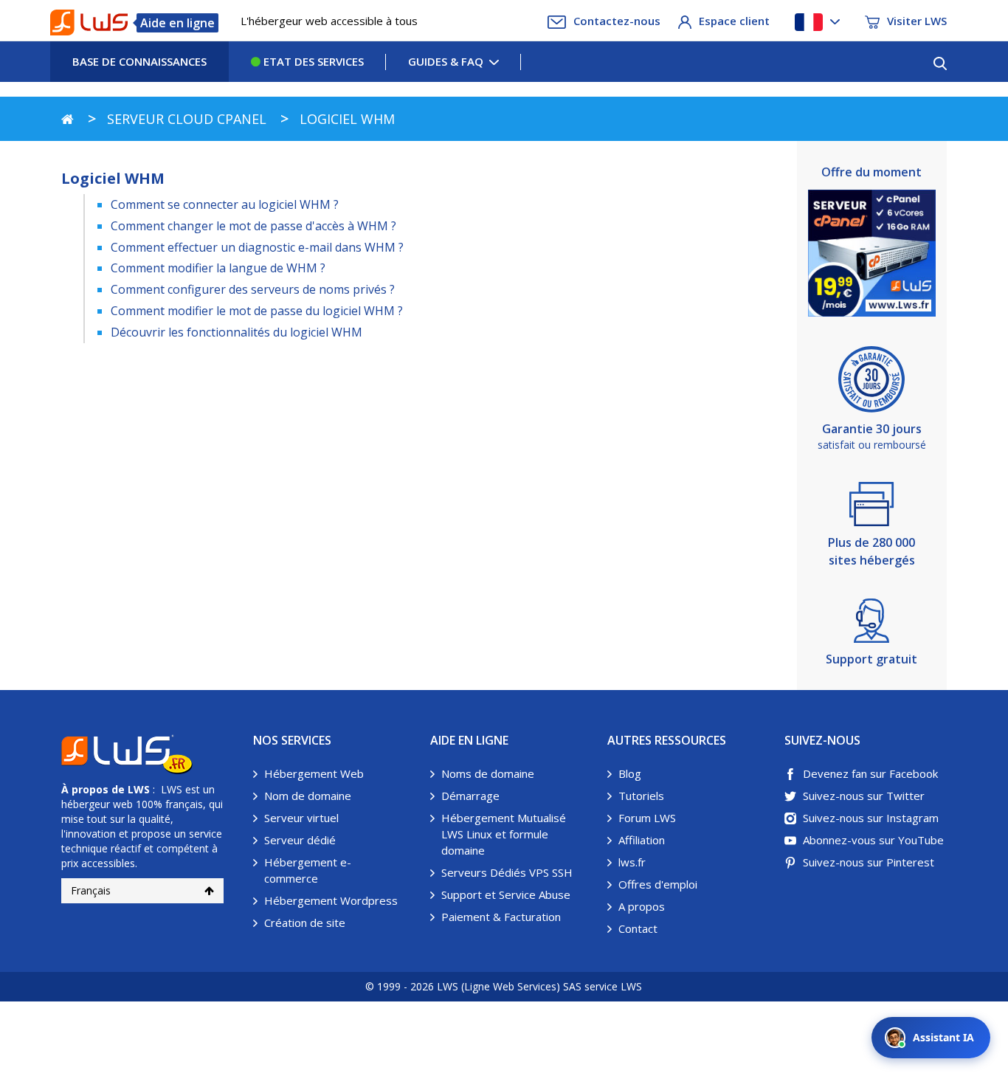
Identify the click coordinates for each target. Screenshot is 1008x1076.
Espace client (734, 20)
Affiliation (641, 839)
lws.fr (632, 862)
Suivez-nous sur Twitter (864, 795)
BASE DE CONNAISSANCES (139, 61)
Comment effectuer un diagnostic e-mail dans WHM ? (257, 247)
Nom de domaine (307, 795)
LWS (139, 789)
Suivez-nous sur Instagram (871, 817)
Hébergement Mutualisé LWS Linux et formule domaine (503, 834)
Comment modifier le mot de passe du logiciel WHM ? (257, 311)
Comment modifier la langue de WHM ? (218, 268)
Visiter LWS (917, 20)
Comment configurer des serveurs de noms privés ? (253, 289)
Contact (637, 928)
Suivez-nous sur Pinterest (868, 862)
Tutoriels (641, 795)
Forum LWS (647, 817)
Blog (629, 773)
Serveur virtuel (301, 817)
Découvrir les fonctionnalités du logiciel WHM (236, 332)
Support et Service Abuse (505, 894)
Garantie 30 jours (872, 429)
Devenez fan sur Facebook (870, 773)
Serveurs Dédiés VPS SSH (507, 872)
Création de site (304, 922)
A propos (641, 906)
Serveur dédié (300, 839)
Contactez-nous (616, 20)
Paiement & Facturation (501, 916)
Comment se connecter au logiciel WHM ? (225, 204)
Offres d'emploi (657, 884)
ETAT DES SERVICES (312, 61)
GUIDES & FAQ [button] (445, 61)
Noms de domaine (487, 773)
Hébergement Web (314, 773)
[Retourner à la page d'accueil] (67, 119)
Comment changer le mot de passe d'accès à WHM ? (253, 226)
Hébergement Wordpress (331, 900)
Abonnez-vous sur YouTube (873, 839)
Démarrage (470, 795)
